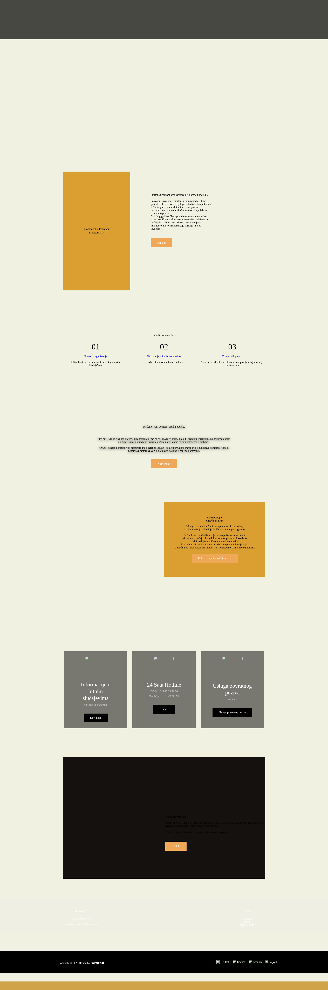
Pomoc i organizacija (95, 356)
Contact (246, 918)
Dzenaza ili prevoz (232, 356)
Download (95, 717)
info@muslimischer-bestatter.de (81, 924)
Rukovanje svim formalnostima (164, 356)
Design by (84, 963)
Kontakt (164, 709)
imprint (246, 921)
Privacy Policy (247, 924)
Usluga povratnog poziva (232, 712)
